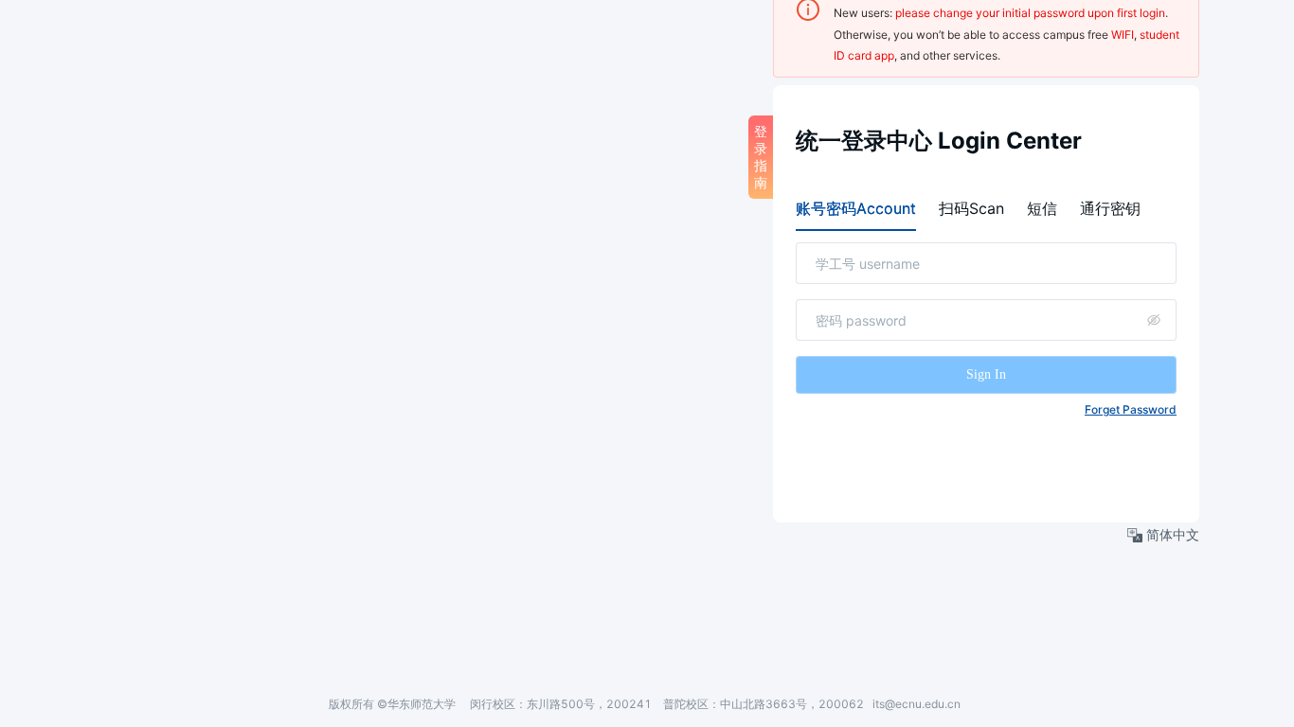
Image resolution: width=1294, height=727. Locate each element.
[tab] (856, 208)
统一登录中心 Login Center (939, 140)
